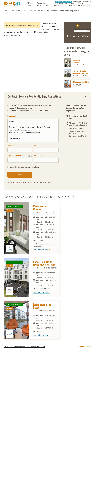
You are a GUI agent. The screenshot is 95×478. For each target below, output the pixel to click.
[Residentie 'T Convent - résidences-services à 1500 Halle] (16, 228)
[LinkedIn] (88, 19)
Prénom (10, 145)
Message (11, 116)
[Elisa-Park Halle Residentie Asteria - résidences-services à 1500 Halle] (16, 277)
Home (6, 11)
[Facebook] (85, 19)
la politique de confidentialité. (41, 182)
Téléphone (38, 156)
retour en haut (85, 347)
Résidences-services (19, 11)
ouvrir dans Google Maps (82, 31)
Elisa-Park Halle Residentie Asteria (80, 73)
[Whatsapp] (90, 19)
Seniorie (12, 3)
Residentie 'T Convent (79, 62)
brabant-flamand (36, 11)
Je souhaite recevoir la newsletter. (24, 167)
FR (89, 5)
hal (47, 11)
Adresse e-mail (13, 156)
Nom (36, 145)
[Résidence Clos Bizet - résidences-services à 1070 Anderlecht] (16, 320)
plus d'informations (40, 250)
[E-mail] (83, 19)
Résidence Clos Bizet (81, 84)
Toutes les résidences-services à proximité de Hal (24, 346)
